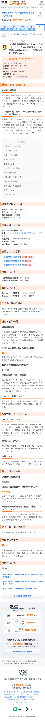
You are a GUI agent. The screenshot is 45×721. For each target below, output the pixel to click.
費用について (9, 164)
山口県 (36, 8)
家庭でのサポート (11, 190)
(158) (30, 19)
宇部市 (42, 8)
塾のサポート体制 (11, 181)
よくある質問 (25, 692)
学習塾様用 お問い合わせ (22, 651)
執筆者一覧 (14, 692)
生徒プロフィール (11, 150)
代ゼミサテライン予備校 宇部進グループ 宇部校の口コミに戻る (23, 35)
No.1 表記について (22, 702)
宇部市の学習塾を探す (22, 596)
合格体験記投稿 (20, 697)
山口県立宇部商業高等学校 (14, 261)
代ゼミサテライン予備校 (26, 8)
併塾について (9, 194)
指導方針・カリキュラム (13, 177)
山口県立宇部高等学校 (12, 257)
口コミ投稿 (8, 697)
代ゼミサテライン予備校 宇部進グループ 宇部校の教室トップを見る (23, 575)
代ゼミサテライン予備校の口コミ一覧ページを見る (20, 588)
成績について (9, 159)
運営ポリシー (32, 697)
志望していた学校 (11, 155)
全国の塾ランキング (14, 699)
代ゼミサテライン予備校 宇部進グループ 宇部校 (18, 14)
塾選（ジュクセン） (6, 8)
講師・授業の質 (10, 172)
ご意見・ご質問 (24, 694)
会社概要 (35, 694)
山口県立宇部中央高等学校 (14, 265)
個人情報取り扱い (10, 694)
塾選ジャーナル (29, 699)
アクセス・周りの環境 (12, 186)
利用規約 (36, 692)
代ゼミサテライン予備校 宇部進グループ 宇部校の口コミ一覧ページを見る (23, 582)
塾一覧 (16, 8)
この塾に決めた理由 (12, 168)
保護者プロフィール (12, 146)
